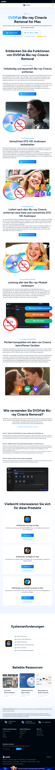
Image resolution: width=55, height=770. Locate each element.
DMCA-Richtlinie (21, 759)
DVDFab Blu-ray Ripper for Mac (27, 557)
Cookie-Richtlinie (31, 761)
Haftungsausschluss (13, 759)
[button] (12, 33)
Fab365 (4, 734)
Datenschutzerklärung (7, 761)
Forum (21, 734)
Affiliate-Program (40, 734)
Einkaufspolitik (16, 761)
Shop (4, 733)
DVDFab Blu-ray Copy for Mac (27, 525)
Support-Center (23, 731)
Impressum (5, 759)
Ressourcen (22, 733)
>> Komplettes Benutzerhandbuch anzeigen (27, 426)
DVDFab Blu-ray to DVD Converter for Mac (27, 588)
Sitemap (38, 761)
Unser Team (39, 733)
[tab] (25, 14)
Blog (21, 736)
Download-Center (6, 731)
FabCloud (5, 736)
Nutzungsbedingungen (31, 759)
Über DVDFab (40, 731)
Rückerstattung (23, 761)
